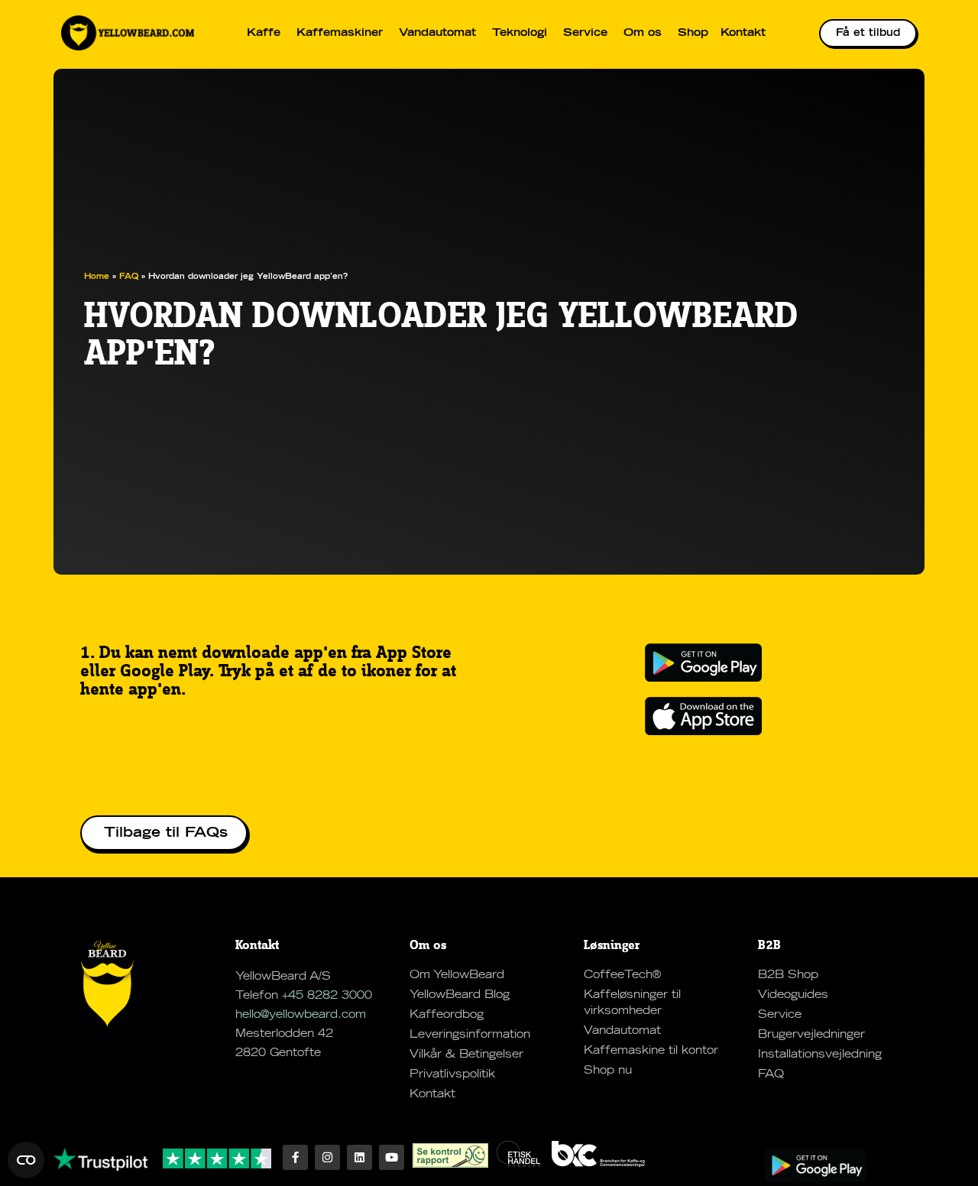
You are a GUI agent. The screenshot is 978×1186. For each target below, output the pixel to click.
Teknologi (519, 33)
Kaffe (263, 33)
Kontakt (743, 33)
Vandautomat (437, 33)
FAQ (128, 276)
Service (585, 33)
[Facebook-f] (295, 1157)
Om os (642, 33)
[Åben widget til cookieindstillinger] (26, 1160)
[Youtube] (391, 1157)
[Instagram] (327, 1157)
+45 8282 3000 (327, 995)
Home (96, 276)
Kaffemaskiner (339, 33)
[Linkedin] (359, 1157)
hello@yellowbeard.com (300, 1014)
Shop (693, 33)
